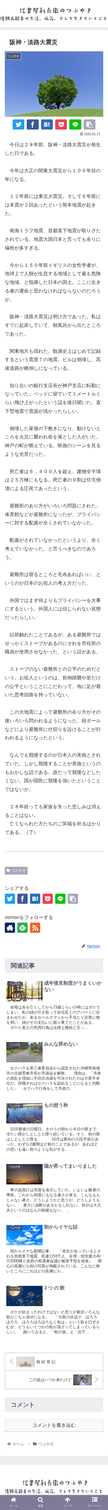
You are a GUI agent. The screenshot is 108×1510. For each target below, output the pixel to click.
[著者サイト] (10, 928)
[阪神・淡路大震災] (47, 124)
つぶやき (18, 870)
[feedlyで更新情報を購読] (22, 928)
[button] (96, 1093)
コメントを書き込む (54, 1425)
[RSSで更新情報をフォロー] (35, 928)
